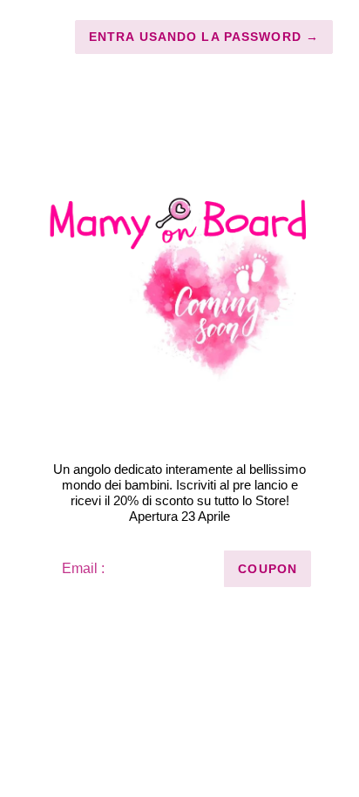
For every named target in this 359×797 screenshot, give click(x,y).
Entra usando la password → (204, 37)
